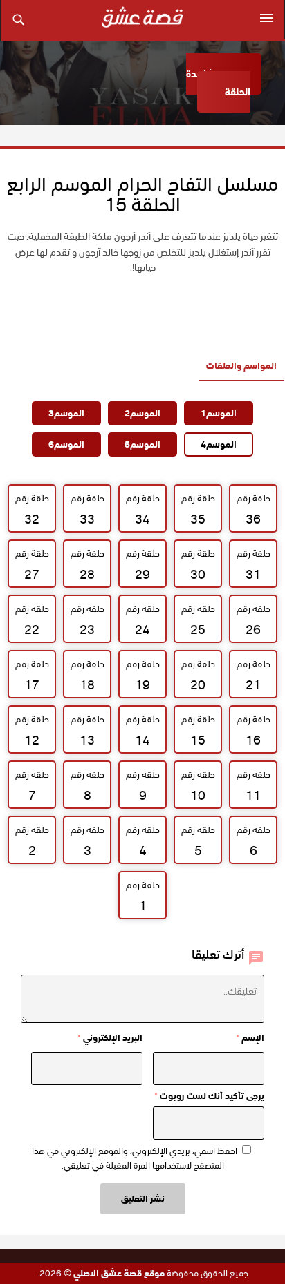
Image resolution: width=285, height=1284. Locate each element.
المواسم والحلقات (241, 365)
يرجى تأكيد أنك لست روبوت (209, 1095)
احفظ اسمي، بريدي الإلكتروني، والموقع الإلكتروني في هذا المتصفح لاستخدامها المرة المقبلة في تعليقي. (134, 1158)
